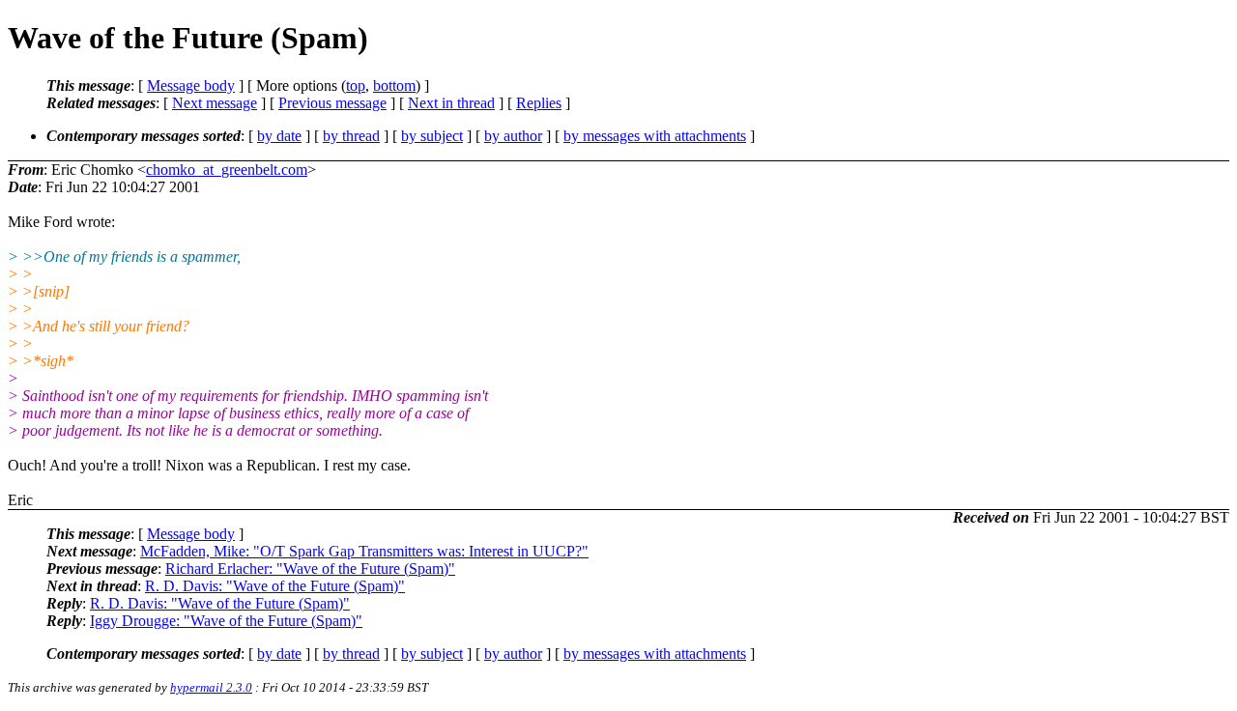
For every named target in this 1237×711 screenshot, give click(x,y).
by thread (351, 136)
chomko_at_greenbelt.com (226, 169)
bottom (394, 85)
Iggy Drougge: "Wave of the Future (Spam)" (226, 620)
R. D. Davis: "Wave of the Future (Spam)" (275, 586)
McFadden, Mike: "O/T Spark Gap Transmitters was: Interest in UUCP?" (364, 551)
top (355, 85)
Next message (214, 103)
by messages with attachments (654, 136)
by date (279, 136)
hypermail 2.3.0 (211, 687)
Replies (538, 103)
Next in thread (451, 103)
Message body (191, 85)
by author (513, 136)
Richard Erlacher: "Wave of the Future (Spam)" (310, 568)
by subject (432, 136)
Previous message (332, 103)
